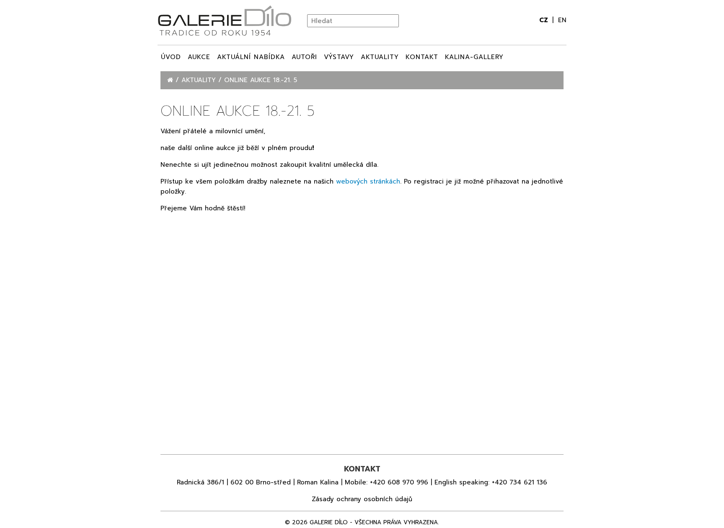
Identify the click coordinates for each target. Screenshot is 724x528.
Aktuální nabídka (251, 57)
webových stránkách (368, 181)
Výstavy (339, 57)
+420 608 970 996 (399, 482)
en (562, 20)
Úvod (171, 57)
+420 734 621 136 (519, 482)
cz (544, 20)
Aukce (199, 57)
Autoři (304, 57)
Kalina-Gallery (474, 57)
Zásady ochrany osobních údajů (362, 499)
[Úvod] (171, 80)
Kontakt (422, 57)
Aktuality (380, 57)
